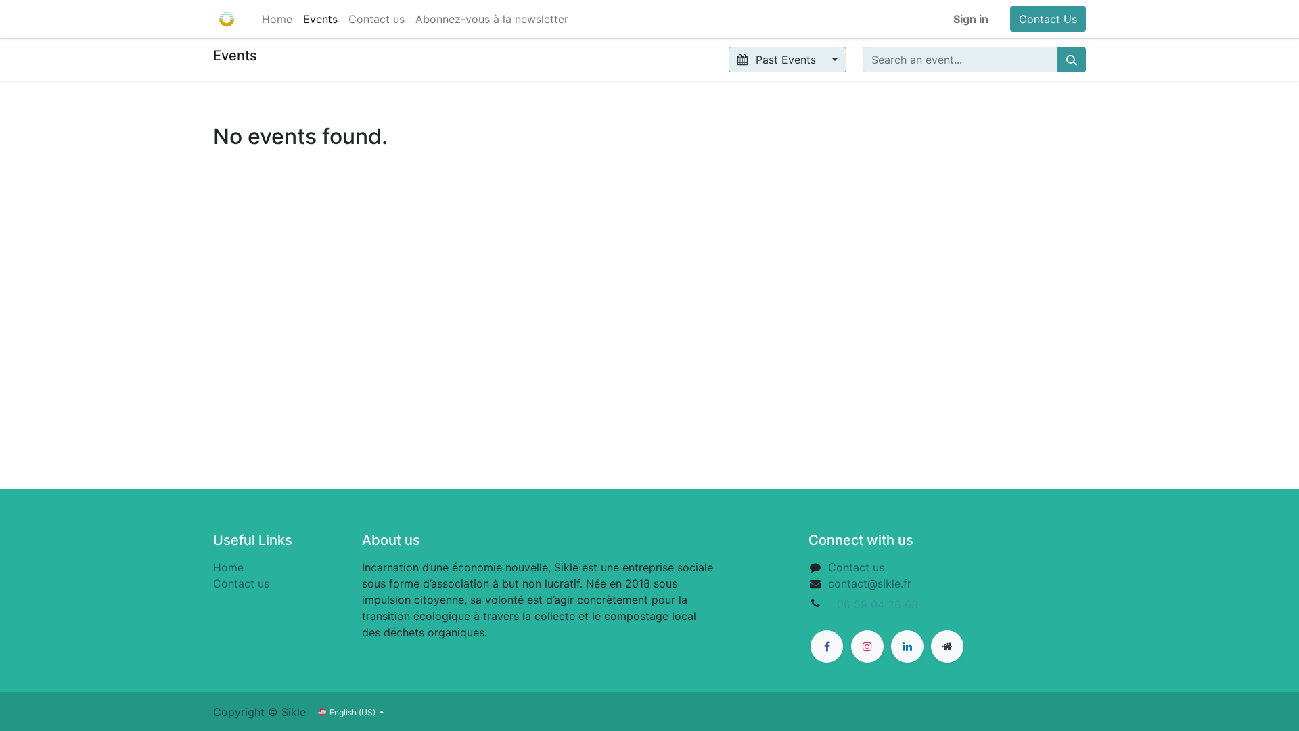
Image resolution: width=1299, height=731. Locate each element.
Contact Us (1048, 19)
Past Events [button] (785, 59)
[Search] (1071, 59)
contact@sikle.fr (869, 583)
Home (228, 567)
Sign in (970, 19)
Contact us (241, 583)
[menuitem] (277, 18)
